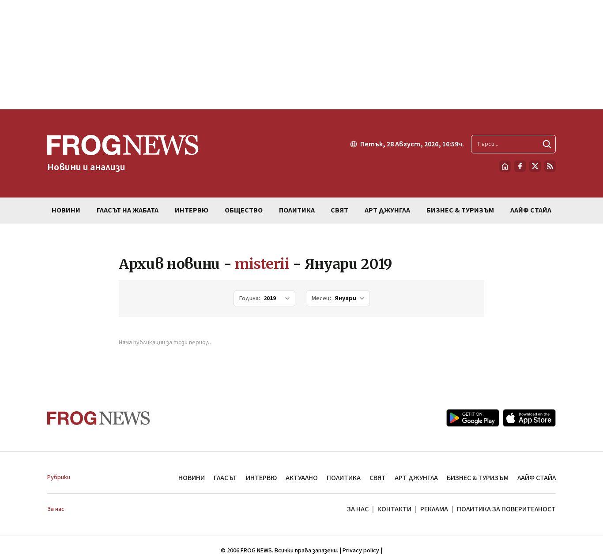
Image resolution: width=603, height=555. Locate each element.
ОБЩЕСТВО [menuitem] (244, 210)
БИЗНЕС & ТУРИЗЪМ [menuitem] (460, 210)
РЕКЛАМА (434, 509)
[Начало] (505, 166)
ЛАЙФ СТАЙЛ (536, 478)
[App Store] (529, 418)
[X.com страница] (535, 166)
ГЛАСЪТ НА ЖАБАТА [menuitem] (127, 210)
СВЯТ (377, 478)
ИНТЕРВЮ (261, 478)
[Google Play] (472, 418)
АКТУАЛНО (302, 478)
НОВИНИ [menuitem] (66, 210)
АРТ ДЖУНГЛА (416, 478)
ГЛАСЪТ (225, 478)
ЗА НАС (358, 509)
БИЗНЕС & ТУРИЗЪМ (478, 478)
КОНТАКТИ (394, 509)
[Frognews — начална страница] (98, 418)
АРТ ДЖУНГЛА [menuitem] (387, 210)
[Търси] (547, 144)
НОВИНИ (191, 478)
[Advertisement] (301, 55)
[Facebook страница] (520, 166)
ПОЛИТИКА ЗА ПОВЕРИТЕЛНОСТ (506, 509)
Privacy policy (361, 550)
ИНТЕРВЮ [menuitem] (191, 210)
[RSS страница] (550, 166)
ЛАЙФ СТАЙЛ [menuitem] (530, 210)
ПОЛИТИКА (344, 478)
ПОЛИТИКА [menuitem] (297, 210)
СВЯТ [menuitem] (339, 210)
